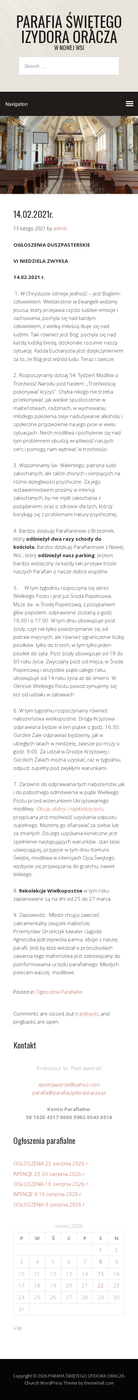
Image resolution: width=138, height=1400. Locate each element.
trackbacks (87, 1013)
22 (101, 1285)
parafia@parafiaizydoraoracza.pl (69, 1092)
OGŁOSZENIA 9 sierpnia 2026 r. (49, 1204)
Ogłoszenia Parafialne (59, 992)
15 (101, 1273)
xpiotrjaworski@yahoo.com (69, 1084)
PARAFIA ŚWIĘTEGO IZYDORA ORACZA (69, 28)
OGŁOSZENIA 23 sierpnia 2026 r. (51, 1163)
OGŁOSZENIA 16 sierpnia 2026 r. (51, 1184)
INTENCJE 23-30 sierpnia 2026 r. (49, 1173)
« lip (17, 1327)
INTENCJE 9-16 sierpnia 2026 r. (48, 1194)
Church (31, 1383)
